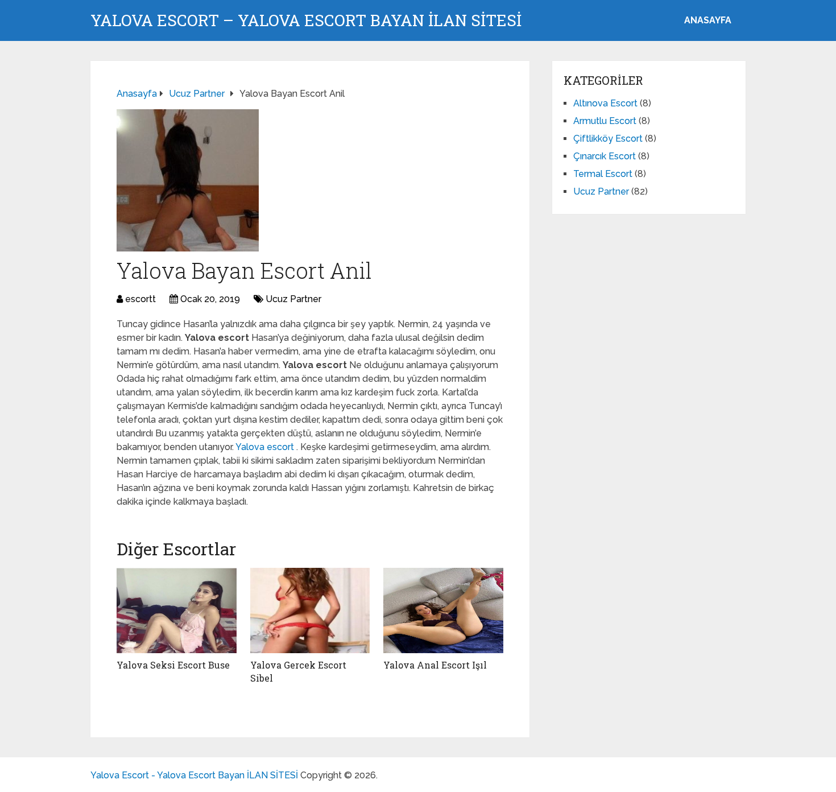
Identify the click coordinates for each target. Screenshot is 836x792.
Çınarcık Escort (604, 156)
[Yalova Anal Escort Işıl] (443, 610)
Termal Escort (602, 173)
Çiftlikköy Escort (608, 138)
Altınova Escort (605, 103)
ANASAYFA (707, 20)
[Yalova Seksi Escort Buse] (177, 610)
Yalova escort (265, 447)
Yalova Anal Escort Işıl (435, 665)
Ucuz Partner (293, 299)
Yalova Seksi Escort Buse (173, 665)
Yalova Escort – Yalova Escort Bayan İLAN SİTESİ (306, 20)
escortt (140, 299)
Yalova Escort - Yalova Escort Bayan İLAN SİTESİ (194, 775)
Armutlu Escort (604, 121)
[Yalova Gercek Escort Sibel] (310, 610)
